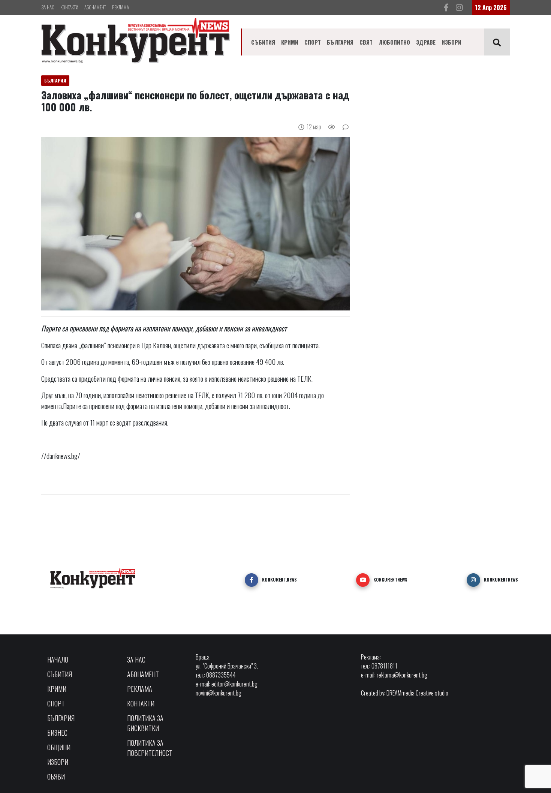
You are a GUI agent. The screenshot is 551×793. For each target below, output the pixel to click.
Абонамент (95, 7)
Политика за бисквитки (145, 723)
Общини (58, 747)
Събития (263, 42)
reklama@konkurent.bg (402, 674)
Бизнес (57, 733)
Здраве (426, 42)
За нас (47, 7)
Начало (57, 659)
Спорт (312, 42)
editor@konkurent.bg (234, 683)
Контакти (69, 7)
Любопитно (394, 42)
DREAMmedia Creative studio (417, 692)
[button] (251, 580)
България (340, 42)
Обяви (56, 776)
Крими (289, 42)
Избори (451, 42)
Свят (366, 42)
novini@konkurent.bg (218, 692)
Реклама (120, 7)
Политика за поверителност (149, 748)
